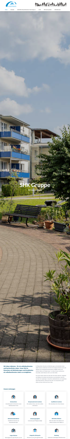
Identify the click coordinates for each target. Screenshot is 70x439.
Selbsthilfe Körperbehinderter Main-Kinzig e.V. (26, 9)
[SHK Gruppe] (11, 4)
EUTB (40, 9)
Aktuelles (12, 9)
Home (6, 9)
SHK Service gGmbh (47, 9)
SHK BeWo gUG (58, 9)
